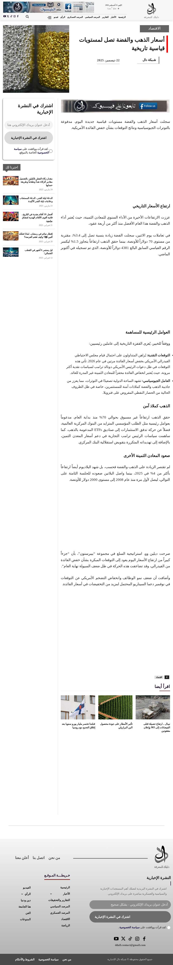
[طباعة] (108, 86)
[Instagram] (14, 16)
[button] (27, 16)
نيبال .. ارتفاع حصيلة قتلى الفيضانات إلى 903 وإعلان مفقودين (156, 727)
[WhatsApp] (122, 86)
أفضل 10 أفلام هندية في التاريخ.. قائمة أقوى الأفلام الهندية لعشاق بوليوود (37, 217)
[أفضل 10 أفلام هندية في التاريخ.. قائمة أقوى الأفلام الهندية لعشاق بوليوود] (11, 216)
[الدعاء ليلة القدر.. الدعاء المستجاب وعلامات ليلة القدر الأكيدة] (11, 200)
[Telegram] (94, 86)
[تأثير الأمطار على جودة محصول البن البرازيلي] (115, 707)
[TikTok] (11, 16)
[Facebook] (17, 16)
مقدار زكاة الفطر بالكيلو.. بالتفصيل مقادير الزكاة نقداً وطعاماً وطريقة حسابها (36, 181)
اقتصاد (159, 677)
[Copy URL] (80, 86)
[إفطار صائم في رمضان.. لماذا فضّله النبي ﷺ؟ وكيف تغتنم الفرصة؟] (11, 236)
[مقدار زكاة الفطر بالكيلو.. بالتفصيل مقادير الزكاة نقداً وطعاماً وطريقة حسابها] (11, 180)
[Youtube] (4, 16)
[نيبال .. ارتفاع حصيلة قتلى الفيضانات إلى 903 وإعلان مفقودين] (153, 707)
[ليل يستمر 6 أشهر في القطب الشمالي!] (11, 252)
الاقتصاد (154, 28)
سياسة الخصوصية (129, 927)
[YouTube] (116, 939)
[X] (8, 16)
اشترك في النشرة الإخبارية (28, 137)
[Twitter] (123, 939)
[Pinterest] (136, 86)
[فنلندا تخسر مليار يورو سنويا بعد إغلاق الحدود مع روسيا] (78, 707)
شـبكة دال (149, 60)
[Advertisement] (115, 166)
